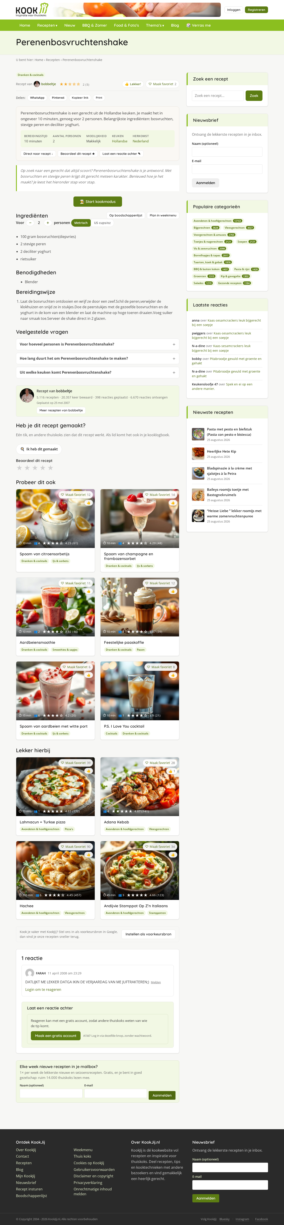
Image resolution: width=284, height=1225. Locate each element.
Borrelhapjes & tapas (211, 255)
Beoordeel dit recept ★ (78, 154)
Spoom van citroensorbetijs (44, 554)
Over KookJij (26, 1150)
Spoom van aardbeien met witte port (54, 726)
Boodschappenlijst (31, 1196)
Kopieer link (80, 97)
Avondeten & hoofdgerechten (40, 829)
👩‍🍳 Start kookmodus (98, 201)
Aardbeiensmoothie (37, 642)
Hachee (27, 905)
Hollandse (119, 141)
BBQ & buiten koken (211, 269)
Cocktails (111, 733)
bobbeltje (64, 391)
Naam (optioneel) (32, 1085)
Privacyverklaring (88, 1182)
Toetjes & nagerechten (212, 241)
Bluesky (224, 1219)
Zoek (254, 95)
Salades (202, 283)
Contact (22, 1156)
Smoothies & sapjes (65, 650)
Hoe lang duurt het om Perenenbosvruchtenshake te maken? (74, 358)
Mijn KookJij (25, 1176)
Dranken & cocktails (30, 75)
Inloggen (233, 10)
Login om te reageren (43, 989)
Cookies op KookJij (89, 1163)
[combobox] (218, 95)
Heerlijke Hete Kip (221, 451)
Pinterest (58, 98)
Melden (156, 982)
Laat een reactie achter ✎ (122, 154)
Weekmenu (83, 1150)
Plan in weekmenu (163, 215)
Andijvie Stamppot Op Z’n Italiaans (136, 905)
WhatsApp (37, 98)
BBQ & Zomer (94, 25)
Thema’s (154, 25)
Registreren (256, 10)
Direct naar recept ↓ (38, 154)
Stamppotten (157, 913)
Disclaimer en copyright (93, 1176)
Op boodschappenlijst (125, 215)
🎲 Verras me (198, 25)
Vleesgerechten (159, 829)
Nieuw (69, 25)
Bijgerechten (206, 228)
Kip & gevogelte (234, 276)
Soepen (246, 241)
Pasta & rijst (246, 269)
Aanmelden (162, 1095)
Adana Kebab (116, 822)
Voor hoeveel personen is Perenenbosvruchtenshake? (67, 344)
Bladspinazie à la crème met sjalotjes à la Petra (229, 471)
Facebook (261, 1219)
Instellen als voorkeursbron (148, 934)
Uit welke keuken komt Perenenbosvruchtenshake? (65, 372)
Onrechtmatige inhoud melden (93, 1191)
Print (99, 97)
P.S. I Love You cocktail (124, 726)
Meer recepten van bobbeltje (61, 410)
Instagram (242, 1219)
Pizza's (69, 829)
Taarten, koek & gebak (212, 262)
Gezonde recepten (234, 283)
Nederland (141, 141)
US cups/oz (102, 223)
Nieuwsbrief (26, 1182)
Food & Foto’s (126, 25)
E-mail (88, 1085)
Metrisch (81, 223)
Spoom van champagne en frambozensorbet (128, 556)
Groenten (204, 276)
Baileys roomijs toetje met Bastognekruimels (228, 492)
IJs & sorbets (61, 561)
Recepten (46, 25)
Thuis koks (82, 1156)
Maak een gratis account (55, 1035)
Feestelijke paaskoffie (124, 642)
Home (25, 25)
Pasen (141, 650)
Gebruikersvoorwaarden (94, 1169)
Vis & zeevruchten (209, 248)
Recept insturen (29, 1189)
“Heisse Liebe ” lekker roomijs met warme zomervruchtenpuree (234, 513)
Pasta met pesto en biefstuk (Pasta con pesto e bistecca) (229, 432)
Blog (175, 25)
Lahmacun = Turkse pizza (42, 822)
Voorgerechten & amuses (214, 235)
